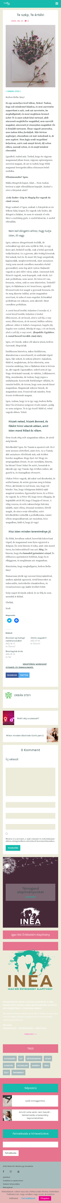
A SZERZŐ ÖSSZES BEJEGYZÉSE (21, 703)
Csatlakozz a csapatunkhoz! (13, 1181)
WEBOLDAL (11, 821)
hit (21, 1058)
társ (46, 1065)
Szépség (10, 682)
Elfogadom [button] (45, 1198)
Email (6, 1139)
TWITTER (24, 675)
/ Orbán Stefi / (13, 91)
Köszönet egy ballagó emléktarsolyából (15, 639)
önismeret (18, 1072)
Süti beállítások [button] (28, 1198)
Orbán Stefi (22, 695)
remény (36, 1065)
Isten (48, 1058)
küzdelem (22, 1065)
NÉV (8, 799)
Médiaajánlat (7, 1187)
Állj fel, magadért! (38, 637)
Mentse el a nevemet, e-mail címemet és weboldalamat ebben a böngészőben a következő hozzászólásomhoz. (30, 840)
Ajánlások (6, 1177)
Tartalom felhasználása (11, 1184)
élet (6, 1072)
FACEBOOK (12, 675)
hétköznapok (34, 1058)
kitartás (8, 1065)
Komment (10, 765)
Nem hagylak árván (14, 651)
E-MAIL (10, 810)
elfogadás (9, 1058)
